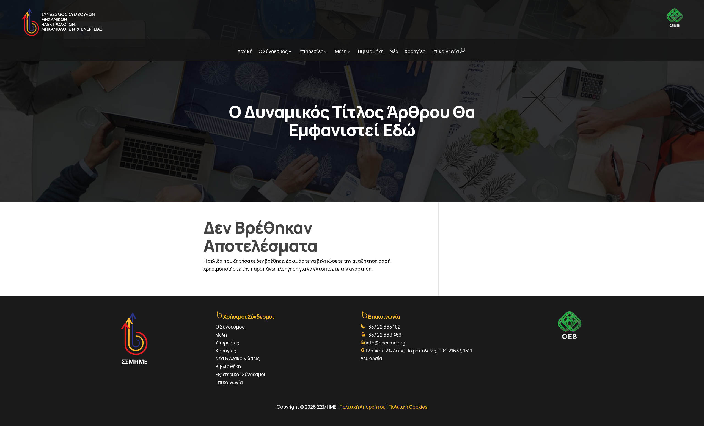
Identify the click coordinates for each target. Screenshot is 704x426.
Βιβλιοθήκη (371, 51)
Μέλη (340, 51)
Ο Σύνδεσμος (273, 51)
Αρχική (245, 51)
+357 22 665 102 (383, 327)
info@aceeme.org (385, 343)
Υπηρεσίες (311, 51)
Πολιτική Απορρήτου (362, 407)
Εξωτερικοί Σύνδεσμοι (240, 374)
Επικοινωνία (445, 51)
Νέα (394, 51)
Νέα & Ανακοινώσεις (237, 358)
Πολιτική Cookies (408, 407)
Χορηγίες (415, 51)
